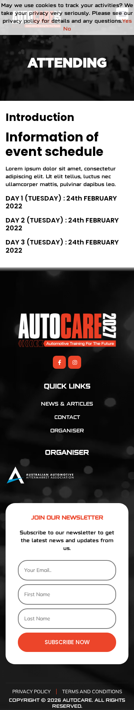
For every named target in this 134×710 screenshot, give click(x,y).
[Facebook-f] (59, 362)
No (67, 29)
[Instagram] (74, 362)
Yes (127, 21)
